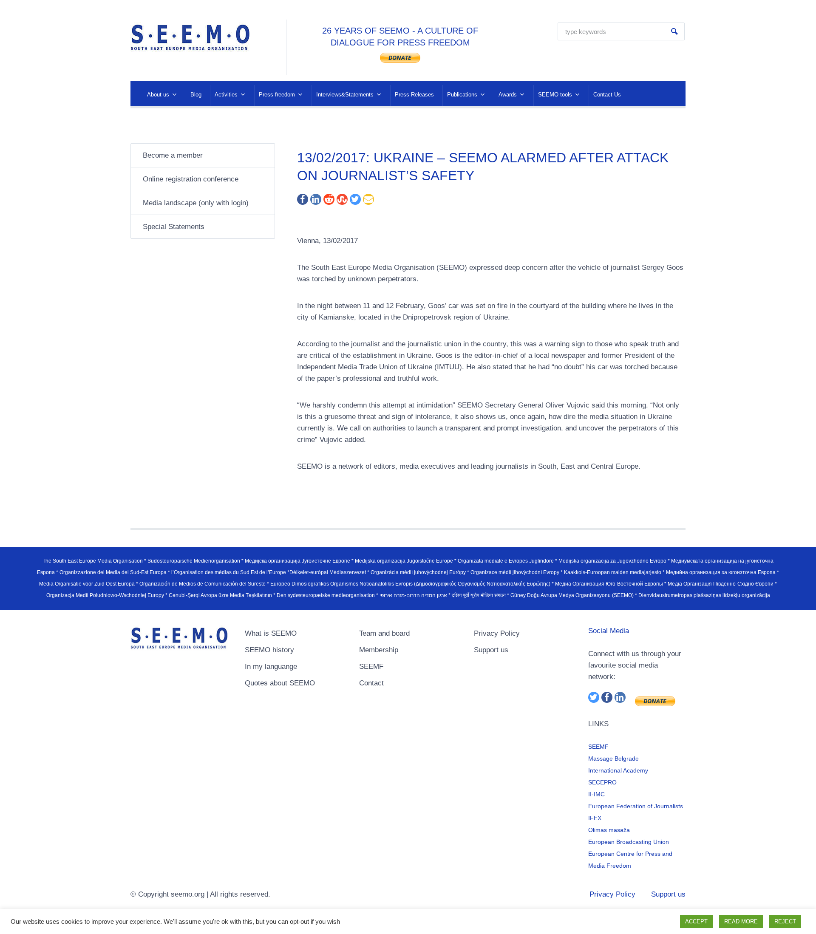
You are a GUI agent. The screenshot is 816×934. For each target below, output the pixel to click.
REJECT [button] (785, 921)
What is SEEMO (271, 633)
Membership (378, 650)
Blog (195, 94)
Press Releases (414, 94)
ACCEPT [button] (696, 921)
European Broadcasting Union (628, 841)
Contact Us (607, 94)
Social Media (608, 631)
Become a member (173, 155)
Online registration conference (190, 179)
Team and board (384, 633)
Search (674, 31)
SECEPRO (602, 782)
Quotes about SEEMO (280, 683)
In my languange (271, 666)
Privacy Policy (497, 633)
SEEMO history (269, 650)
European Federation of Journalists (635, 806)
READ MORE (741, 921)
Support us (491, 650)
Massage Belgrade (613, 758)
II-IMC (596, 794)
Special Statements (173, 227)
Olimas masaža (609, 829)
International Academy (618, 770)
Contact (371, 683)
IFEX (594, 818)
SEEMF (371, 666)
